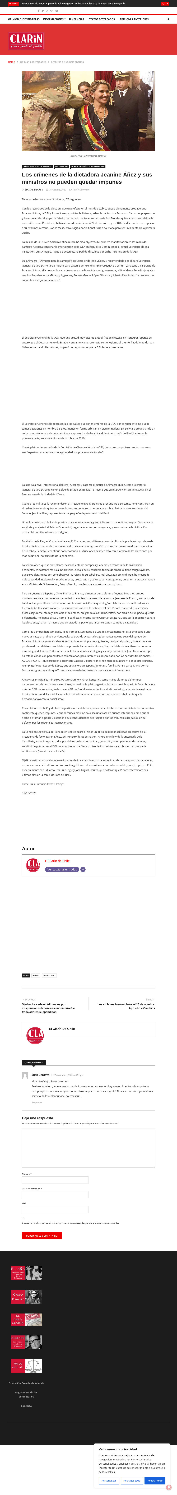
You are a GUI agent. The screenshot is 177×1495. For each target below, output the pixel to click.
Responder (37, 1102)
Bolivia (36, 975)
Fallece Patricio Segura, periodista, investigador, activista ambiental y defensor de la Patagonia (73, 3)
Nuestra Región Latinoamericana (87, 166)
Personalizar (109, 1480)
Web (24, 1203)
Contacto (26, 1406)
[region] (132, 1465)
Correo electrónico (32, 1188)
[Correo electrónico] (83, 869)
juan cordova (40, 1074)
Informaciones (53, 19)
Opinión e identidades (23, 19)
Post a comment (81, 189)
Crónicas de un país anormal (68, 61)
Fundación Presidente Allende (26, 1383)
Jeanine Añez (49, 975)
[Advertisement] (88, 311)
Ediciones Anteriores (134, 19)
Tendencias (76, 19)
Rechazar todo (132, 1480)
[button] (163, 4)
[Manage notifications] (169, 1487)
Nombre (27, 1173)
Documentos (61, 166)
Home (11, 61)
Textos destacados (102, 19)
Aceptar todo (155, 1480)
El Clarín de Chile (34, 189)
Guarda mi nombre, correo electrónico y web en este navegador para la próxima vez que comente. (70, 1222)
